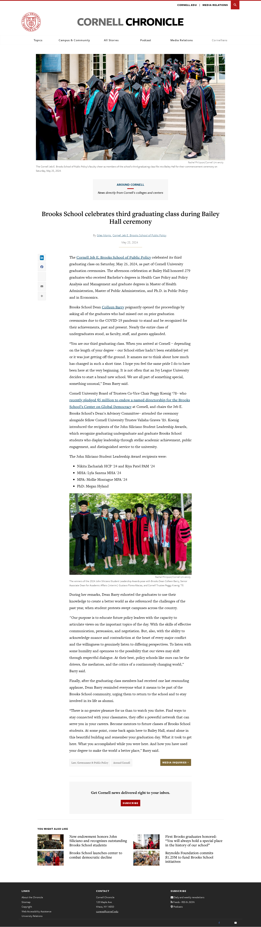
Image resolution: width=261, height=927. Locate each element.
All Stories (111, 40)
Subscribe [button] (130, 803)
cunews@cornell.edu (107, 911)
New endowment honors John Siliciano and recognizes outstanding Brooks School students (98, 840)
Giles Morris (104, 235)
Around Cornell (130, 184)
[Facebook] (219, 923)
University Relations (32, 916)
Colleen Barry (113, 307)
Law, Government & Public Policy (89, 763)
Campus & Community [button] (74, 40)
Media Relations (215, 5)
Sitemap (26, 902)
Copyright (27, 907)
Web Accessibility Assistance (36, 911)
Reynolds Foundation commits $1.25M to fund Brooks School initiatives (189, 857)
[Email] (235, 923)
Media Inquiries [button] (174, 762)
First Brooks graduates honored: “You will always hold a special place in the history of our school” (193, 840)
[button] (235, 5)
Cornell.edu (187, 5)
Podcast (145, 40)
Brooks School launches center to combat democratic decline (95, 854)
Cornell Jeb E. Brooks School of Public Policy (139, 235)
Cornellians (219, 40)
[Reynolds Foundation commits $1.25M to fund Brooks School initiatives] (146, 858)
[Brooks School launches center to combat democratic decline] (50, 858)
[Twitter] (227, 923)
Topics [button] (38, 40)
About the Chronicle (32, 897)
